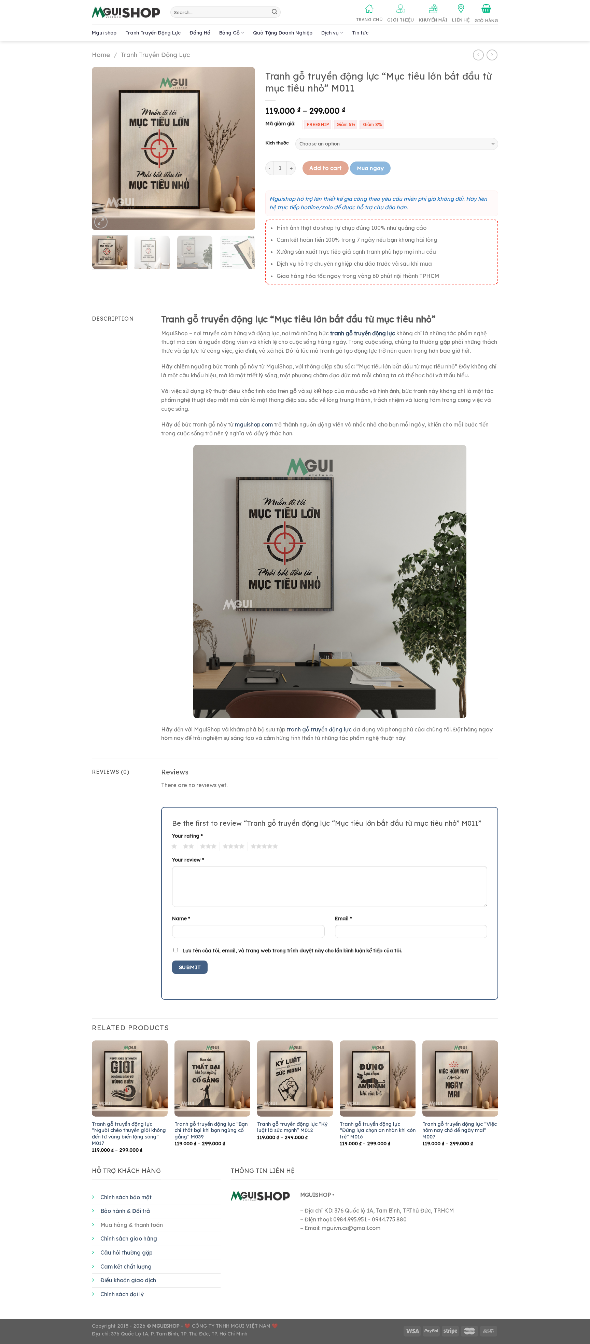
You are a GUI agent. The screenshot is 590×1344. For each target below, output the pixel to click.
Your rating (187, 836)
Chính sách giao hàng (128, 1238)
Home (101, 55)
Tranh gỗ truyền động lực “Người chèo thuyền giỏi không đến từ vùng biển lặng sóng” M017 (129, 1133)
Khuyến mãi (433, 20)
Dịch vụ (330, 33)
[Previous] (104, 148)
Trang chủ (369, 19)
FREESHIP (318, 124)
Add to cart (325, 168)
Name (181, 918)
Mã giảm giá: (280, 124)
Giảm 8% (372, 124)
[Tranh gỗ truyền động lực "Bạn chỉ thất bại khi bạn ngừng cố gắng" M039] (212, 1078)
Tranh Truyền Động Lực (153, 33)
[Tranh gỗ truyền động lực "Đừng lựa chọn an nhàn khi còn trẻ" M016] (378, 1078)
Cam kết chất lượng (126, 1266)
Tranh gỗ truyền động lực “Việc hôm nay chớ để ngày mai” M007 (459, 1130)
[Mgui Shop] (126, 12)
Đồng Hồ (199, 33)
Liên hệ (461, 20)
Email (343, 918)
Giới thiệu (400, 20)
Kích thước (277, 143)
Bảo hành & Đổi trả (125, 1210)
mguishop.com (254, 424)
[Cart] (486, 13)
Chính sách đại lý (122, 1294)
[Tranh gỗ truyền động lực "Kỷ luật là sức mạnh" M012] (295, 1078)
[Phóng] (101, 222)
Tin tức (360, 33)
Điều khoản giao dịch (128, 1280)
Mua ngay (370, 168)
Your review (188, 860)
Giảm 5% (346, 124)
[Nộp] (274, 12)
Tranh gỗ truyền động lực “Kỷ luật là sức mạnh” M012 (292, 1127)
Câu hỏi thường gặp (126, 1252)
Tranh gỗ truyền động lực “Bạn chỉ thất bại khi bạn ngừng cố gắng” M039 (211, 1130)
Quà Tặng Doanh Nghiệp (282, 33)
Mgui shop (104, 33)
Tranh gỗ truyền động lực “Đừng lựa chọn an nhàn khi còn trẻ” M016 (378, 1130)
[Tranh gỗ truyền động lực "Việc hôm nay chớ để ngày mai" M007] (460, 1078)
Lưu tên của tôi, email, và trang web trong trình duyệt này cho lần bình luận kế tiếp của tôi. (292, 951)
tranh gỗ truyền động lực (319, 729)
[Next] (243, 148)
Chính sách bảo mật (126, 1197)
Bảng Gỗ (229, 33)
